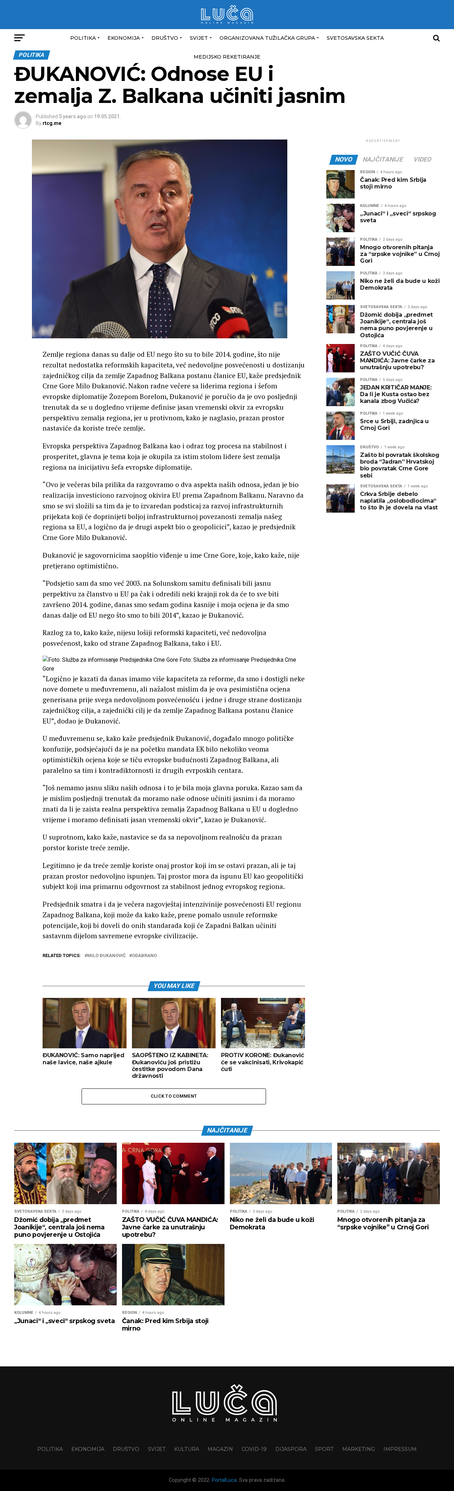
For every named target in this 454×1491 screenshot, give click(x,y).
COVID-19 (254, 1449)
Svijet (199, 38)
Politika (83, 38)
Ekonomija (123, 38)
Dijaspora (290, 1449)
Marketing (358, 1449)
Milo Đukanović (106, 956)
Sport (324, 1449)
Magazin (220, 1449)
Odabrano (144, 956)
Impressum (400, 1449)
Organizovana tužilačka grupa (267, 38)
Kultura (186, 1449)
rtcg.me (52, 123)
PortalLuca (224, 1480)
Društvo (164, 38)
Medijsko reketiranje (227, 57)
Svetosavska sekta (355, 38)
